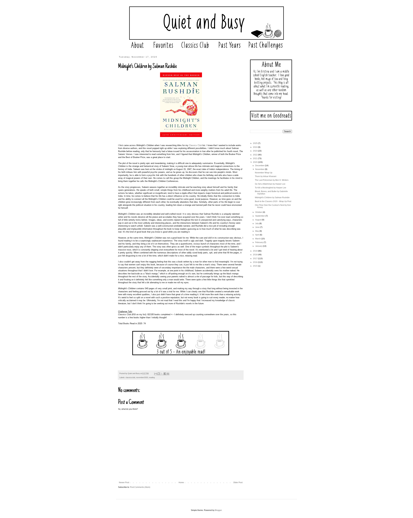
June (257, 227)
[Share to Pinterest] (168, 373)
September (260, 216)
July (257, 223)
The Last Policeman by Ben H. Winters (271, 180)
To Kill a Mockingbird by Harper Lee (270, 188)
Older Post (237, 482)
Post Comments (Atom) (140, 487)
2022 (255, 155)
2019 (255, 251)
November (260, 169)
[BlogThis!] (158, 373)
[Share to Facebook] (164, 373)
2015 (255, 266)
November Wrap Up (263, 173)
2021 (255, 158)
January (259, 246)
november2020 (142, 377)
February (259, 242)
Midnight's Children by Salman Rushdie (272, 197)
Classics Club (195, 145)
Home (181, 482)
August (258, 220)
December (260, 165)
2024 (255, 147)
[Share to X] (161, 373)
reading (152, 377)
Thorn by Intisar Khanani (265, 176)
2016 (255, 262)
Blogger (218, 510)
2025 (255, 143)
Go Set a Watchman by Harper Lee (270, 184)
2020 (255, 162)
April (257, 235)
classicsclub (130, 377)
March (258, 239)
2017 (255, 258)
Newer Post (124, 482)
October (259, 212)
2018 (255, 255)
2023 (255, 151)
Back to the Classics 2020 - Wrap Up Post (273, 201)
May (257, 231)
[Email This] (155, 373)
